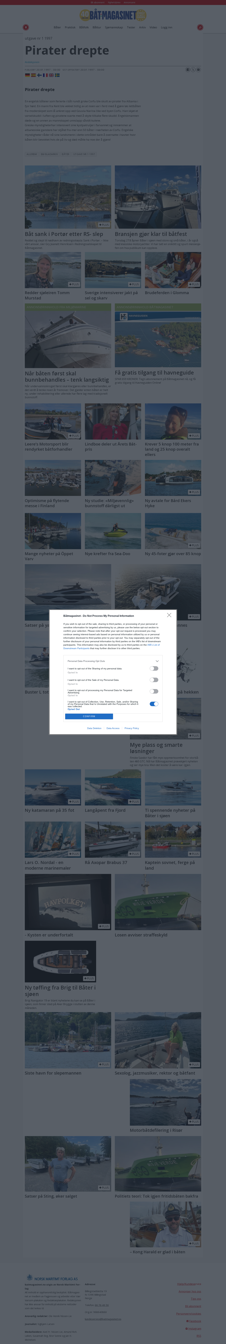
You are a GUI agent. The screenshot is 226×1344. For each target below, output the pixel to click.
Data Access (113, 728)
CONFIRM (89, 716)
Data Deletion (94, 728)
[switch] (154, 668)
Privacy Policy (132, 728)
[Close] (170, 616)
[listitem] (113, 661)
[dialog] (113, 672)
